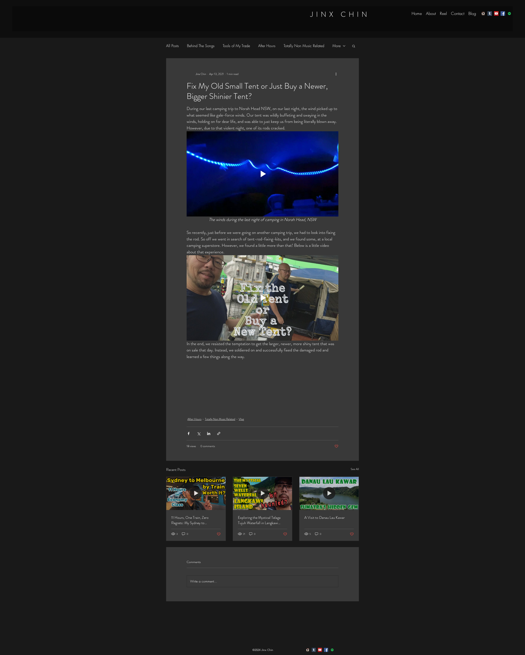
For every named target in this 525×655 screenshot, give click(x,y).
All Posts (172, 45)
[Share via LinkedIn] (209, 433)
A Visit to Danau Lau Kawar (324, 517)
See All (355, 469)
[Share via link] (219, 433)
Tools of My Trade (236, 45)
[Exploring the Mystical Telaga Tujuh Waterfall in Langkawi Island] (262, 493)
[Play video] (262, 173)
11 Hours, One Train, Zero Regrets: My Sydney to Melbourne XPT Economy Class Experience (194, 520)
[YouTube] (496, 13)
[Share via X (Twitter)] (199, 433)
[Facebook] (503, 13)
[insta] (483, 13)
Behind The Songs (201, 45)
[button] (354, 46)
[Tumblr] (489, 13)
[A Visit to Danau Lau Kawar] (329, 493)
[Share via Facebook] (189, 433)
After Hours (266, 45)
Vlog (241, 419)
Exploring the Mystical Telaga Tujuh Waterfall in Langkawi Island (259, 520)
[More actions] (335, 73)
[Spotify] (509, 13)
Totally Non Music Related (304, 45)
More (336, 45)
